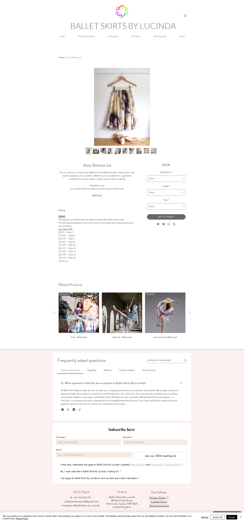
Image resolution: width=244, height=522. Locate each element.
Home (61, 57)
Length (166, 186)
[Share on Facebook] (158, 224)
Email (59, 449)
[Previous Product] (54, 312)
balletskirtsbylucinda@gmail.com (82, 501)
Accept (232, 517)
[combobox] (166, 178)
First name (61, 437)
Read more (97, 195)
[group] (122, 319)
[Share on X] (174, 224)
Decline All (217, 517)
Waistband (166, 172)
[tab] (70, 370)
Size (166, 200)
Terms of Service (159, 505)
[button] (185, 15)
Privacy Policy (22, 518)
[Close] (240, 517)
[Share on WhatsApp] (169, 224)
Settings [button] (204, 517)
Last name (128, 437)
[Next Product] (189, 312)
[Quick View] (122, 313)
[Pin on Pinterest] (163, 224)
